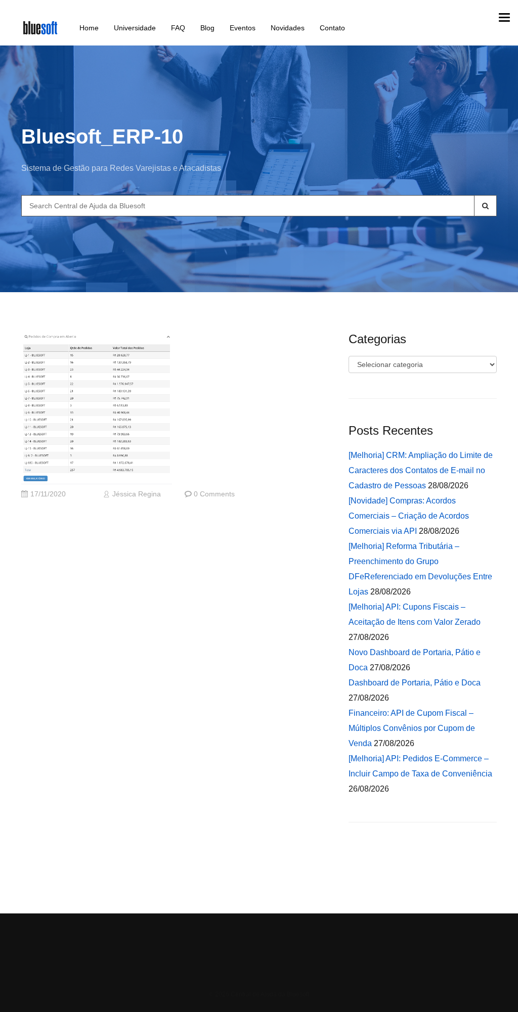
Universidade (135, 28)
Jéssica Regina (136, 494)
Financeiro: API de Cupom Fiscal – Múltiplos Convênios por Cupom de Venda (412, 728)
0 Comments (214, 494)
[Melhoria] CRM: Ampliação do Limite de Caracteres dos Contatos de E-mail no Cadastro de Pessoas (421, 470)
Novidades (288, 28)
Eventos (242, 28)
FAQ (178, 28)
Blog (207, 28)
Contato (332, 28)
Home (89, 28)
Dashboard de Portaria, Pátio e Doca (415, 682)
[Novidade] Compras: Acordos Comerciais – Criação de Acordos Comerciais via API (409, 515)
